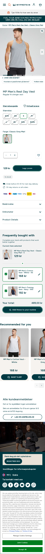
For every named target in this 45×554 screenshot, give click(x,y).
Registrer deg (13, 461)
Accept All (22, 549)
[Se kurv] (40, 5)
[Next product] (41, 385)
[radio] (7, 116)
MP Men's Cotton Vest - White (14, 360)
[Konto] (34, 4)
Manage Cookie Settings (22, 536)
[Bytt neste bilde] (42, 52)
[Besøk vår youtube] (22, 485)
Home (4, 25)
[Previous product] (36, 385)
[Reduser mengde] (6, 155)
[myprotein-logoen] (21, 5)
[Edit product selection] (39, 274)
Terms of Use (27, 531)
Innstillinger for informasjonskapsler (19, 469)
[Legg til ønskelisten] (39, 155)
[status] (10, 155)
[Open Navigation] (4, 5)
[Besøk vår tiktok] (16, 485)
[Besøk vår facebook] (10, 485)
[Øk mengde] (14, 155)
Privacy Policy (14, 531)
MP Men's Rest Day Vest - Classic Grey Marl (26, 25)
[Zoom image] (42, 31)
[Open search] (9, 4)
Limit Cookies (22, 543)
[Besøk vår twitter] (27, 485)
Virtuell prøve (32, 106)
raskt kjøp (16, 377)
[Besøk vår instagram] (4, 485)
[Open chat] (33, 485)
